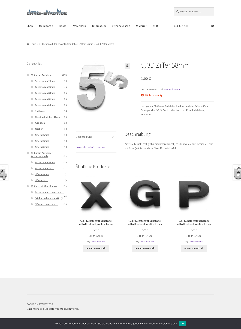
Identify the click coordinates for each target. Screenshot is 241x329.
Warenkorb (79, 26)
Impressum (99, 26)
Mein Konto (46, 26)
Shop (30, 26)
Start (33, 43)
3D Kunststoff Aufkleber (44, 186)
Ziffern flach (41, 180)
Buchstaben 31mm (45, 99)
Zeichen (39, 128)
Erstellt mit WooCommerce (61, 308)
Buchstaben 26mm (45, 86)
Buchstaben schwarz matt (49, 192)
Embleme (40, 111)
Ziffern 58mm (86, 43)
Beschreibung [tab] (84, 136)
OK (182, 323)
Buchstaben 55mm (45, 162)
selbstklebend (196, 110)
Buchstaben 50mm (45, 105)
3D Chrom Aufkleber (41, 75)
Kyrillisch (40, 122)
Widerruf (141, 26)
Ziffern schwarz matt (46, 204)
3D (157, 110)
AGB (155, 26)
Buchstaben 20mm (45, 81)
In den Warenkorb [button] (96, 248)
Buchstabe (169, 110)
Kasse (62, 26)
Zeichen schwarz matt (47, 198)
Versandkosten (121, 26)
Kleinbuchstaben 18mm (48, 117)
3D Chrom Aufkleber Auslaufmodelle (58, 43)
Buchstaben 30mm (45, 93)
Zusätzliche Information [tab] (91, 147)
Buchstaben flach (44, 168)
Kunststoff (182, 110)
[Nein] (236, 323)
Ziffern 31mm (42, 146)
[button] (127, 66)
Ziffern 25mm (42, 134)
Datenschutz (34, 308)
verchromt (146, 114)
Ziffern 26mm (42, 140)
